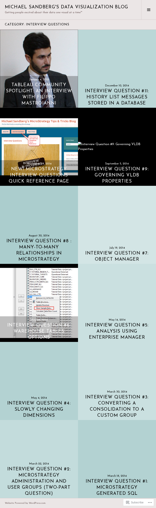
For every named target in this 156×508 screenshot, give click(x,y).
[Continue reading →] (39, 69)
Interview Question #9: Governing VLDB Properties (117, 175)
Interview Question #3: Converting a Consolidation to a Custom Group (116, 406)
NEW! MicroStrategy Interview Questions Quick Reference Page (39, 175)
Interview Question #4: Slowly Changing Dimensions (39, 409)
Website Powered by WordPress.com (25, 503)
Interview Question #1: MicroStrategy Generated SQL (117, 487)
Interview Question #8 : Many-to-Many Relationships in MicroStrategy (39, 250)
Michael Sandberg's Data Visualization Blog (66, 7)
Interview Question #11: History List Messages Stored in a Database (117, 97)
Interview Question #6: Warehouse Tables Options (39, 331)
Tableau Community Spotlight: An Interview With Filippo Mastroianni (39, 94)
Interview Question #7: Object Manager (116, 256)
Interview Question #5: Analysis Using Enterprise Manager (116, 331)
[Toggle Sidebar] (148, 10)
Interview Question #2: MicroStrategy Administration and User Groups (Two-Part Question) (39, 481)
